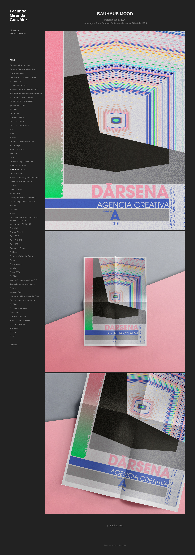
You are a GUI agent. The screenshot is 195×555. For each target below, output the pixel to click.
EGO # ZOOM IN (17, 324)
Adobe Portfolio (120, 545)
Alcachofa (14, 209)
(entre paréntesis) (18, 165)
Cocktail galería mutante (21, 181)
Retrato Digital (16, 232)
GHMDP (13, 153)
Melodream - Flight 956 (20, 224)
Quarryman (15, 113)
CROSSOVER (16, 173)
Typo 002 (14, 244)
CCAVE (13, 185)
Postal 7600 (15, 272)
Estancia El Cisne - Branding (22, 69)
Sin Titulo (14, 109)
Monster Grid (16, 292)
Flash (12, 260)
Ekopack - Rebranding (20, 65)
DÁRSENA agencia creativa (22, 161)
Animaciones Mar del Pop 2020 (24, 89)
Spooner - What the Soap (21, 256)
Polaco (13, 288)
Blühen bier (15, 193)
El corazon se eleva (18, 308)
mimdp (13, 205)
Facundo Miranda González (19, 15)
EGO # (13, 332)
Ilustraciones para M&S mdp (22, 284)
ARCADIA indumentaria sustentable (26, 93)
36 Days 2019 (16, 81)
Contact (13, 344)
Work (12, 60)
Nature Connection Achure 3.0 (23, 280)
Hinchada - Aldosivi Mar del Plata (24, 296)
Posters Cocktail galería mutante (24, 177)
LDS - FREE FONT (18, 85)
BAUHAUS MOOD (18, 169)
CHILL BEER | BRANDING (21, 101)
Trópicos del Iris (17, 117)
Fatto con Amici (17, 149)
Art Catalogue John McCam (22, 201)
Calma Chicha (16, 189)
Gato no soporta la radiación (22, 300)
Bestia (12, 213)
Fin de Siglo (15, 145)
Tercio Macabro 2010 (19, 125)
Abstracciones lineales (20, 320)
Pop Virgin (14, 228)
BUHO (12, 336)
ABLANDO (14, 328)
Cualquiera (15, 312)
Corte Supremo (17, 73)
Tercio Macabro (17, 121)
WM (11, 129)
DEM (12, 157)
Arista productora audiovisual (23, 197)
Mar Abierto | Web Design (21, 97)
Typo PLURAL (16, 240)
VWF (12, 133)
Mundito (13, 268)
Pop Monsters (16, 264)
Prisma (13, 137)
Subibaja (14, 252)
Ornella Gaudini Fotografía (22, 141)
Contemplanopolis (18, 316)
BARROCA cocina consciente (23, 77)
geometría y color (18, 105)
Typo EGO (14, 236)
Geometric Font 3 (18, 248)
